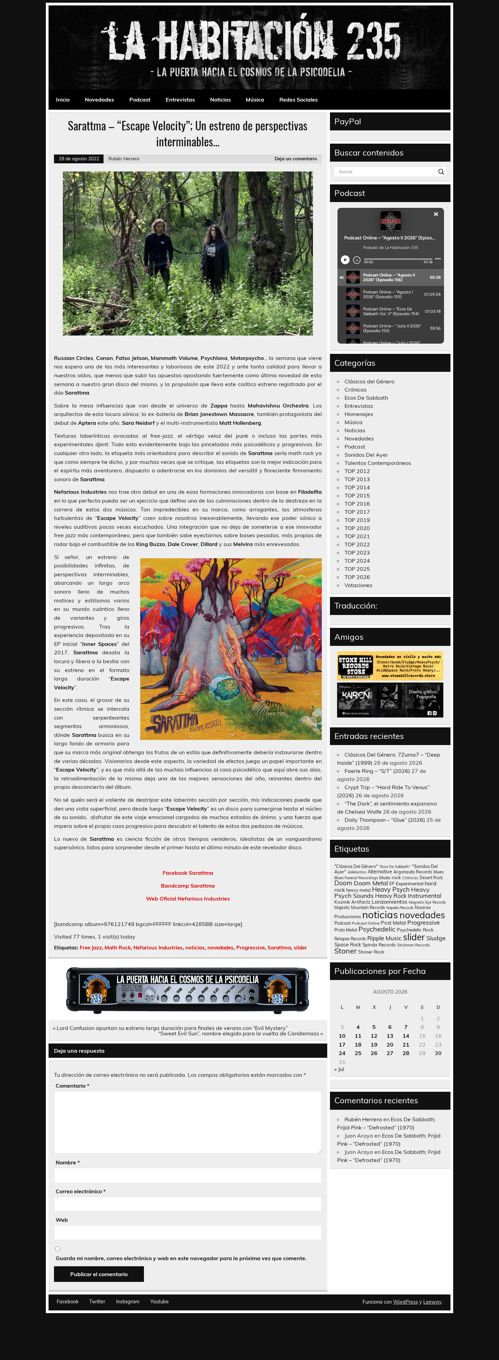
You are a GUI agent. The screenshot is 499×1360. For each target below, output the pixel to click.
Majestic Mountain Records (359, 907)
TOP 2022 (357, 544)
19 (374, 1044)
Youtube (159, 1301)
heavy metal (358, 890)
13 (390, 1035)
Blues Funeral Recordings (356, 877)
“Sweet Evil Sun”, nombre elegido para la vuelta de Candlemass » (240, 1033)
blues (438, 871)
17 (342, 1044)
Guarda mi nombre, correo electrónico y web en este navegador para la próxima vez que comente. (181, 1258)
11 (358, 1035)
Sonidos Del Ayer (366, 454)
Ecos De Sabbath (366, 397)
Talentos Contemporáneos (378, 462)
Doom (343, 883)
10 (342, 1035)
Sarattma (279, 947)
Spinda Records (379, 944)
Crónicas (356, 389)
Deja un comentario (296, 158)
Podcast (139, 99)
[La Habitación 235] (187, 1012)
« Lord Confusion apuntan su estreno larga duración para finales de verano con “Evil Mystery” (170, 1027)
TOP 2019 (357, 519)
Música (255, 99)
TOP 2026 (357, 577)
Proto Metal (345, 929)
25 (358, 1053)
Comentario (72, 1085)
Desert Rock (431, 877)
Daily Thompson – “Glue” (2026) (385, 819)
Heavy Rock (391, 895)
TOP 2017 (357, 511)
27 (390, 1053)
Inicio (63, 99)
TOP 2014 (357, 487)
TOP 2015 (357, 495)
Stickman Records (413, 944)
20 (390, 1044)
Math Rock (118, 947)
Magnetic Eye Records (427, 902)
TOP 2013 (357, 479)
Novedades (99, 99)
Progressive (250, 947)
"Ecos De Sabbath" (394, 866)
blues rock (390, 877)
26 (374, 1053)
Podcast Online (366, 923)
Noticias (220, 99)
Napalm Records (399, 907)
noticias (195, 947)
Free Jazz (91, 947)
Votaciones (358, 585)
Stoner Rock (371, 952)
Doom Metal (371, 883)
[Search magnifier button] (441, 172)
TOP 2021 (357, 536)
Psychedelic (376, 929)
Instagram (128, 1301)
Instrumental (424, 895)
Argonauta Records (412, 871)
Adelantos (357, 872)
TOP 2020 (357, 528)
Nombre (68, 1162)
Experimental (409, 883)
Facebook (67, 1301)
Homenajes (359, 414)
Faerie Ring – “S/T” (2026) (377, 770)
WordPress (405, 1302)
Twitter (97, 1301)
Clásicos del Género (369, 381)
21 (406, 1044)
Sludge (436, 938)
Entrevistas (180, 99)
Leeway (432, 1302)
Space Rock (347, 944)
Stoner (345, 950)
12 (374, 1035)
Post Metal (393, 923)
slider (300, 947)
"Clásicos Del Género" (355, 866)
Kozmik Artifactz (352, 902)
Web (62, 1219)
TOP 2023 (357, 552)
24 (342, 1053)
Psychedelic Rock (415, 929)
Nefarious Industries (158, 947)
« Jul (339, 1069)
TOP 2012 (357, 471)
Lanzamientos (389, 901)
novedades (220, 947)
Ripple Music (384, 938)
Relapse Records (350, 938)
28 (406, 1053)
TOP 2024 (357, 560)
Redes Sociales (298, 99)
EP (391, 883)
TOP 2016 (357, 503)
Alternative (380, 872)
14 (406, 1035)
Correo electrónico (81, 1191)
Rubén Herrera (123, 158)
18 (358, 1044)
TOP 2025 (357, 568)
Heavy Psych (391, 889)
